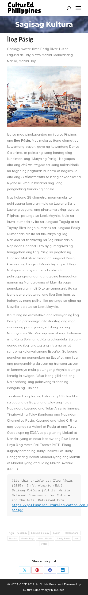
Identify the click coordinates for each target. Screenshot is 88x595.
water (44, 543)
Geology (22, 533)
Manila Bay (27, 538)
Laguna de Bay (40, 533)
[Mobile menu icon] (78, 8)
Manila (13, 538)
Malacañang (72, 533)
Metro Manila (45, 538)
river (76, 538)
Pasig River (63, 538)
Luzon (57, 533)
